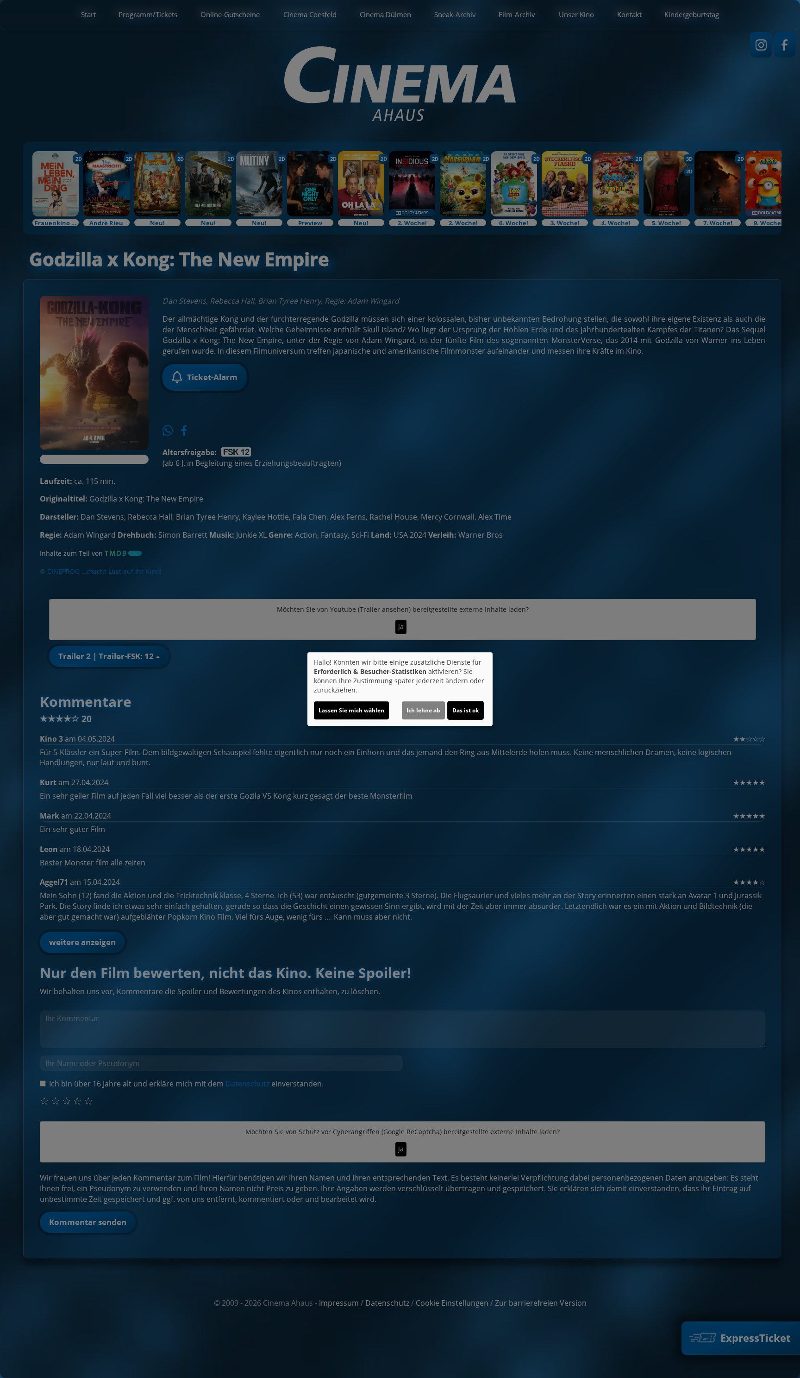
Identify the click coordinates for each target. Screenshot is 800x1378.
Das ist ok (465, 710)
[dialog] (400, 689)
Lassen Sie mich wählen (351, 710)
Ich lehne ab (423, 710)
